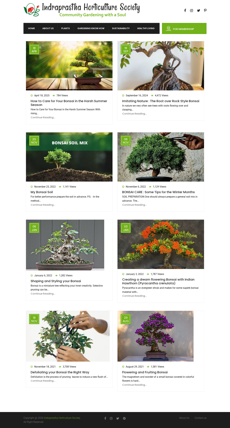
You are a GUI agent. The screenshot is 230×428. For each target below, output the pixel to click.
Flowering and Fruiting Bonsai (145, 372)
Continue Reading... (43, 117)
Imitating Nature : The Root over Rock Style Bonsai (160, 101)
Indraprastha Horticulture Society (62, 417)
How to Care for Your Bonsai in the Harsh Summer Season (69, 103)
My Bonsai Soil (42, 192)
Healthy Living (146, 28)
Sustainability (121, 28)
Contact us (201, 417)
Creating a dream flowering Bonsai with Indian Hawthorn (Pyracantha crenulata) (158, 281)
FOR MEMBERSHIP (183, 29)
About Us (48, 28)
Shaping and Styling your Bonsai (56, 281)
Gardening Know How (90, 28)
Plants (65, 28)
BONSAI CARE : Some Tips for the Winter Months (158, 192)
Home (31, 28)
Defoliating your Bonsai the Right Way (60, 372)
